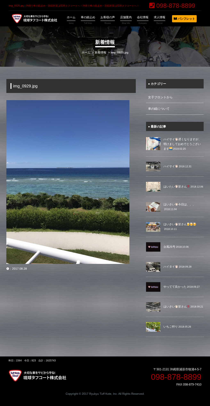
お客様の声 (107, 17)
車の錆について (159, 108)
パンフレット (186, 18)
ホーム (71, 17)
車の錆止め (88, 17)
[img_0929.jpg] (67, 102)
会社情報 (142, 17)
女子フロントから (160, 97)
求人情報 (159, 17)
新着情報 (100, 52)
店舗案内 (126, 17)
